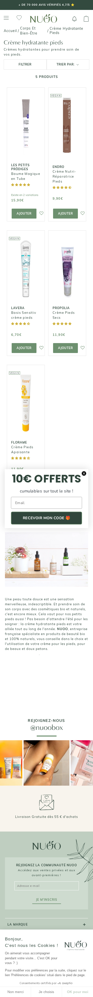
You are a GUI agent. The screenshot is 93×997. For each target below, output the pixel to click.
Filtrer (25, 64)
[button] (21, 185)
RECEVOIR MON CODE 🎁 (46, 517)
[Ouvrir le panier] (86, 19)
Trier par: (66, 64)
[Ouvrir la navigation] (6, 18)
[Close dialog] (84, 473)
